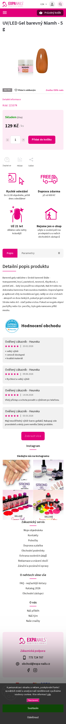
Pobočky (33, 540)
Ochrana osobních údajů (33, 556)
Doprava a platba (33, 545)
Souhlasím (33, 708)
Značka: (54, 90)
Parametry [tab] (28, 253)
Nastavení (33, 700)
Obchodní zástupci (33, 593)
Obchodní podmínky (33, 551)
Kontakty (33, 535)
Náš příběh (33, 611)
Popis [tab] (10, 253)
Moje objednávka (33, 530)
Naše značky (33, 621)
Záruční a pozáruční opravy (33, 566)
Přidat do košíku (42, 139)
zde (49, 694)
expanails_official (35, 670)
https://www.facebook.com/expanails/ (28, 670)
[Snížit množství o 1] (7, 139)
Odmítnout (33, 717)
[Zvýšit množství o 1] (23, 139)
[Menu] (4, 12)
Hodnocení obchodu (41, 326)
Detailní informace (12, 99)
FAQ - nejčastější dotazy (33, 583)
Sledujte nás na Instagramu (33, 456)
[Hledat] (60, 4)
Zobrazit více (33, 436)
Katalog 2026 (33, 588)
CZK (42, 4)
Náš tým (33, 616)
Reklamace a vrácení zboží (33, 561)
